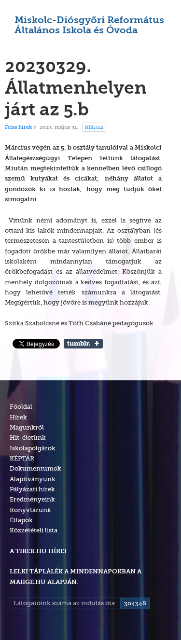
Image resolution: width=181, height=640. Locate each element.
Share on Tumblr (83, 343)
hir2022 (94, 127)
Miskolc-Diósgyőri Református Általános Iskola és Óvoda (89, 26)
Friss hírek (18, 127)
